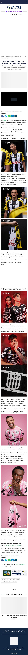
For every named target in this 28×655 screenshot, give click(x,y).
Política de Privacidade (16, 649)
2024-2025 (12, 579)
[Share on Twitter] (13, 589)
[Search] (26, 2)
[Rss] (22, 631)
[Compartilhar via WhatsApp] (9, 116)
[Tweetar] (6, 116)
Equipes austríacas (6, 581)
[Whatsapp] (14, 14)
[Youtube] (12, 14)
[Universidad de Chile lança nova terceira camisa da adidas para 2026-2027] (14, 605)
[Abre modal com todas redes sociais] (15, 116)
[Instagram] (10, 14)
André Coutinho (11, 69)
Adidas (17, 579)
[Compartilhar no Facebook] (2, 116)
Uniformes (11, 56)
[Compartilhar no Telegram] (12, 116)
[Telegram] (16, 14)
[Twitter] (8, 14)
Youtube (19, 545)
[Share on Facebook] (12, 589)
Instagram (8, 545)
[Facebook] (3, 631)
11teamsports (5, 579)
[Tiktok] (20, 14)
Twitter (14, 545)
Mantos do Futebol (5, 56)
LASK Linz (14, 581)
